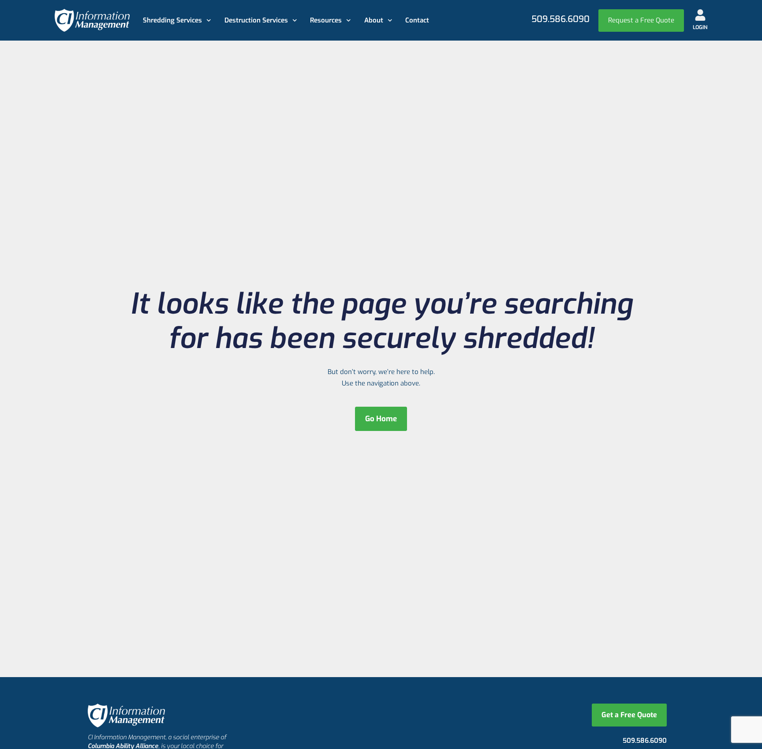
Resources (326, 20)
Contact (417, 20)
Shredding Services (172, 20)
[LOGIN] (700, 15)
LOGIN (700, 27)
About (373, 20)
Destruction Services (256, 20)
